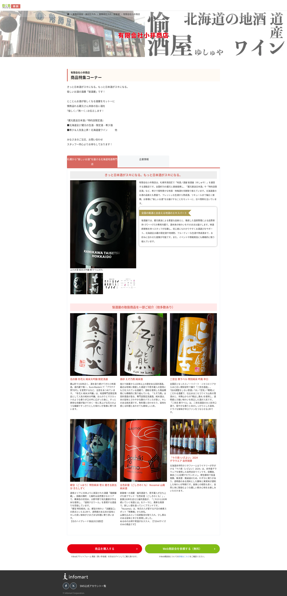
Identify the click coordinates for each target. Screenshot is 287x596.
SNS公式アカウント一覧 (93, 586)
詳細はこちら (184, 556)
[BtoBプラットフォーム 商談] (68, 14)
